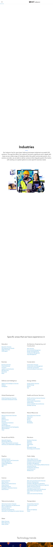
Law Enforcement (31, 469)
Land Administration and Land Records (36, 489)
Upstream (29, 441)
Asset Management (31, 354)
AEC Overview (30, 348)
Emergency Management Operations (36, 483)
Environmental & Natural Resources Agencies (38, 485)
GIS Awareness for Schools (8, 348)
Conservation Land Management (35, 366)
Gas (28, 387)
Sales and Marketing (6, 506)
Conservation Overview (32, 364)
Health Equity (30, 402)
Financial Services (6, 366)
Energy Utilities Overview (33, 383)
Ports (28, 506)
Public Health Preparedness (34, 401)
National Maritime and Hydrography (10, 427)
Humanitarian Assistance (7, 422)
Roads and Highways (32, 509)
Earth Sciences (5, 419)
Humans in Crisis (31, 399)
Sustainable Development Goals (9, 399)
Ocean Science (5, 485)
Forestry (29, 418)
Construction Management (33, 353)
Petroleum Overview (32, 440)
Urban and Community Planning (34, 493)
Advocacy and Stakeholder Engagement (11, 444)
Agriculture (29, 417)
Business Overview (6, 364)
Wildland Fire (30, 470)
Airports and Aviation (32, 505)
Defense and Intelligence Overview (10, 383)
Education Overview (6, 346)
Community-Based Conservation (35, 369)
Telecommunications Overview (9, 503)
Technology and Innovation (33, 448)
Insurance (4, 367)
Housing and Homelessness (33, 487)
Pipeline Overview (6, 459)
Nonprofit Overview (6, 440)
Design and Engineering (33, 351)
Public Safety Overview (32, 459)
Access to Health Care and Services (35, 403)
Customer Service (6, 508)
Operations (4, 464)
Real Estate (4, 371)
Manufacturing (5, 370)
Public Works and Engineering (34, 490)
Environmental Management (34, 350)
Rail (28, 508)
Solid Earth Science (6, 486)
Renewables (30, 422)
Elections (4, 421)
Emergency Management (33, 463)
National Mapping (6, 425)
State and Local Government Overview (36, 480)
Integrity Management (7, 463)
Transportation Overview (33, 503)
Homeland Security (31, 466)
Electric (29, 386)
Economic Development (33, 482)
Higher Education (6, 349)
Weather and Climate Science (9, 483)
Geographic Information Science (9, 487)
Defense (4, 385)
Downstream (30, 444)
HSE (28, 445)
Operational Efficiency (7, 441)
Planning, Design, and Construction (10, 460)
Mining (28, 419)
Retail (3, 373)
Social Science (5, 489)
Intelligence (4, 386)
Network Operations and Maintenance (11, 505)
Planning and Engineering (8, 509)
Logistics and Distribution (8, 369)
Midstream (29, 443)
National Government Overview (9, 415)
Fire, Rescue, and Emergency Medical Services (38, 464)
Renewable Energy (31, 447)
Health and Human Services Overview (36, 398)
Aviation (4, 417)
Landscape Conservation (33, 367)
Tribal (3, 429)
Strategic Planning (31, 405)
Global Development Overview (9, 398)
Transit (28, 511)
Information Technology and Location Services (13, 511)
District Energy (30, 385)
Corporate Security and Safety (34, 460)
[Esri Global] (34, 2)
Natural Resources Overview (34, 415)
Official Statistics (5, 428)
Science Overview (6, 480)
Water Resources (6, 522)
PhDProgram (5, 351)
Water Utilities (5, 524)
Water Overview (5, 521)
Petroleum (29, 421)
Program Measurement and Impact (10, 443)
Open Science (5, 482)
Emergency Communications (34, 461)
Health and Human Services (33, 486)
